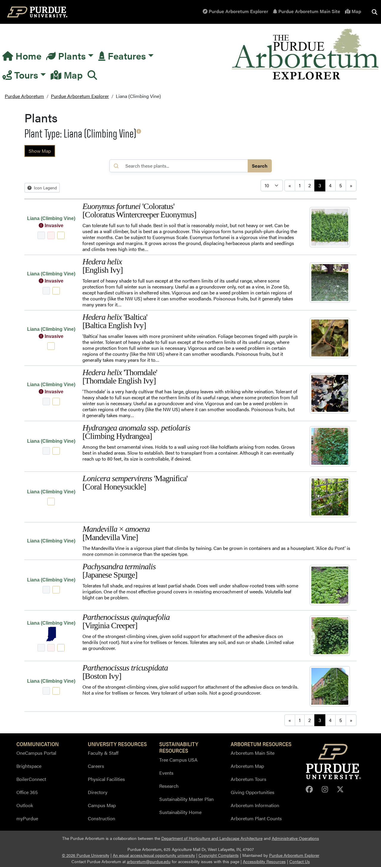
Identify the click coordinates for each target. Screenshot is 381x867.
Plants (71, 55)
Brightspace (28, 765)
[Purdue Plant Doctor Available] (61, 235)
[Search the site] (374, 11)
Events (166, 772)
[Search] (92, 74)
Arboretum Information (255, 805)
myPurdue (27, 818)
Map (355, 11)
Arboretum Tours (248, 779)
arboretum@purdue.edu (149, 861)
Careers (96, 765)
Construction (101, 818)
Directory (97, 792)
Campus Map (102, 805)
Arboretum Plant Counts (256, 818)
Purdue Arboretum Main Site (308, 11)
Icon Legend (45, 188)
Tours (25, 74)
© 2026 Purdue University (85, 855)
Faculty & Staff (103, 752)
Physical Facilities (106, 779)
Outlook (24, 805)
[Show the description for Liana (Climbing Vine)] (138, 131)
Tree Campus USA (178, 759)
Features (125, 55)
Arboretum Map (247, 765)
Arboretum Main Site (252, 752)
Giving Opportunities (252, 792)
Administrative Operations (295, 838)
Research (169, 785)
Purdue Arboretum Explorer (237, 11)
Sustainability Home (180, 812)
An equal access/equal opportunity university (154, 855)
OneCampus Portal (36, 752)
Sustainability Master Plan (186, 799)
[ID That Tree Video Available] (51, 235)
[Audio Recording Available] (41, 235)
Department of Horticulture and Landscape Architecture (212, 838)
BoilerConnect (31, 779)
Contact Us (299, 861)
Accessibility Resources (264, 861)
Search (260, 165)
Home (27, 55)
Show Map (40, 150)
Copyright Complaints (219, 855)
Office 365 (27, 792)
